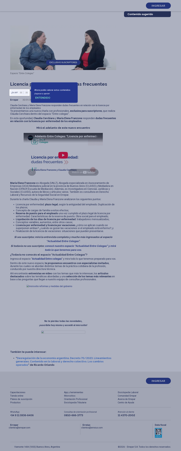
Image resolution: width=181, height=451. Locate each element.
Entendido (42, 97)
